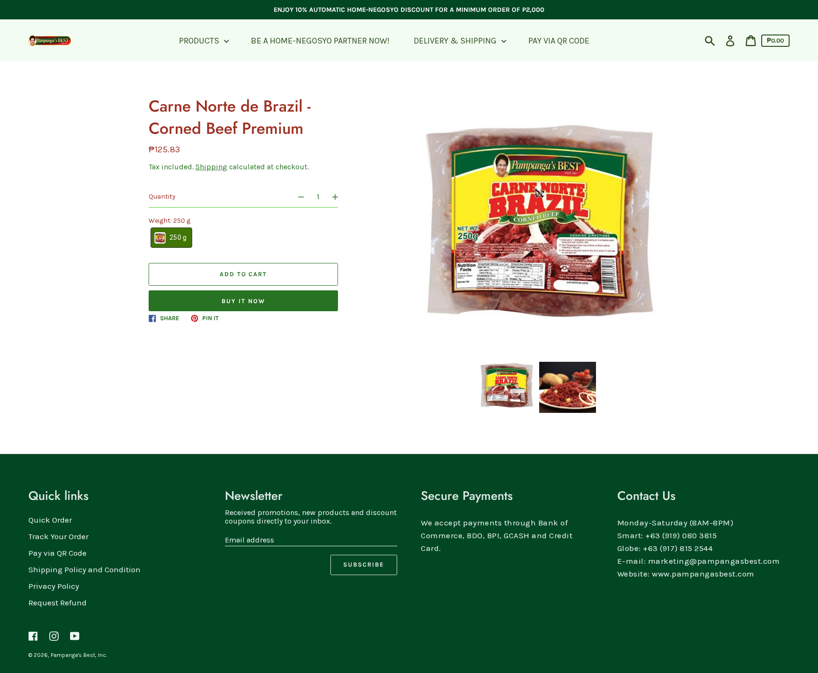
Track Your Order (58, 536)
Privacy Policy (53, 586)
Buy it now (243, 301)
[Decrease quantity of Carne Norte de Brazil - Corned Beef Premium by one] (297, 196)
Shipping (211, 166)
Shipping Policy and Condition (84, 569)
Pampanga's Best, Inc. (79, 655)
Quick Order (50, 519)
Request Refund (57, 602)
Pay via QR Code (57, 553)
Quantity (162, 196)
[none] (506, 387)
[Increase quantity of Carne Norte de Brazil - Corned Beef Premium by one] (339, 196)
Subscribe (363, 564)
